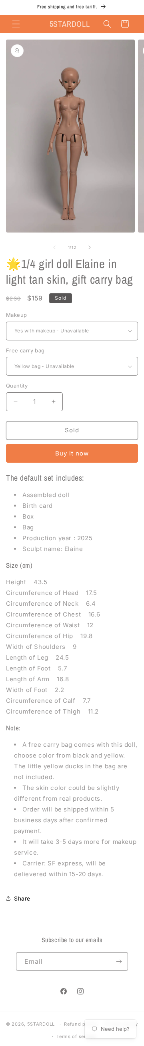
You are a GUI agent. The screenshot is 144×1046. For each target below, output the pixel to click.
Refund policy (80, 1024)
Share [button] (22, 898)
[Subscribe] (119, 961)
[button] (16, 24)
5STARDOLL (41, 1024)
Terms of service (75, 1036)
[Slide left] (54, 247)
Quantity (17, 385)
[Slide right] (89, 247)
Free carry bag (25, 350)
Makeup (16, 315)
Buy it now (72, 453)
